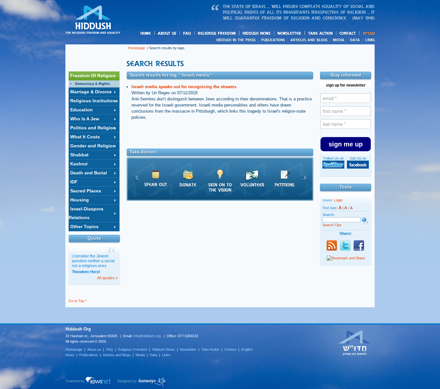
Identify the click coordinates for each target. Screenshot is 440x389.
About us (178, 34)
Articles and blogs (321, 40)
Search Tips (331, 225)
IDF (74, 181)
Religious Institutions (94, 100)
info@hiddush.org (147, 336)
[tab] (94, 75)
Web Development (88, 381)
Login (338, 200)
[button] (345, 144)
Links (369, 40)
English (247, 349)
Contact (347, 33)
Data (355, 40)
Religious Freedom (132, 349)
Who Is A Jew (84, 118)
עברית (367, 33)
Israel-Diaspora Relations (86, 213)
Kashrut (79, 163)
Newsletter (289, 33)
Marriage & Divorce (91, 91)
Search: (328, 215)
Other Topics (84, 226)
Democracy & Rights (92, 84)
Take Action (210, 349)
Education (81, 109)
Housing (79, 199)
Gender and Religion (93, 145)
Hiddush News (269, 34)
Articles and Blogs (117, 355)
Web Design (142, 381)
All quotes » (107, 278)
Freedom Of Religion (93, 75)
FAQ (187, 33)
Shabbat (79, 154)
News (237, 40)
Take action (330, 34)
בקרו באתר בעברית (355, 343)
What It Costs (85, 136)
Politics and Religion (93, 127)
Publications (273, 40)
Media (339, 40)
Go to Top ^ (78, 301)
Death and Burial (88, 172)
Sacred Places (85, 190)
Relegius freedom (232, 34)
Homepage (93, 20)
